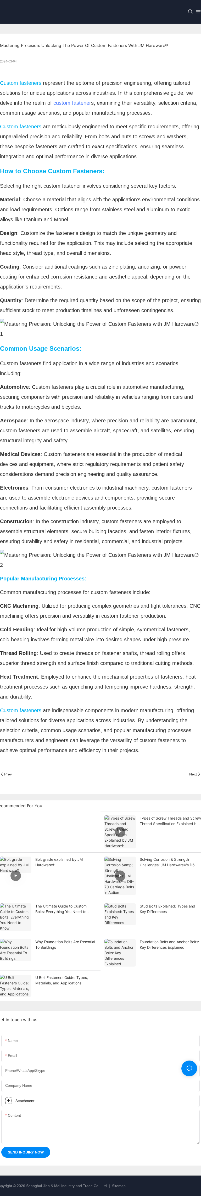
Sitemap (118, 1186)
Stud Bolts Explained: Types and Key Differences (167, 909)
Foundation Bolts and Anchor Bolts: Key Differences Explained (169, 945)
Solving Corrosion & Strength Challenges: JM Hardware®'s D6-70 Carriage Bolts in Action (170, 862)
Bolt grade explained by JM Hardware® (59, 862)
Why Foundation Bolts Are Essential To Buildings (65, 945)
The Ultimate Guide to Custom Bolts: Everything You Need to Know (61, 909)
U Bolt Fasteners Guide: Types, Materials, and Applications (61, 980)
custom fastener (72, 103)
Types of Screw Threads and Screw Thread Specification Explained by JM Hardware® (170, 821)
